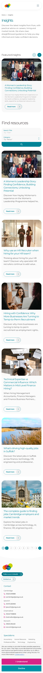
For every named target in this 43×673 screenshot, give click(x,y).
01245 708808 (11, 614)
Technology (21, 642)
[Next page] (39, 548)
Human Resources (20, 639)
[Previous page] (3, 548)
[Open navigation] (38, 5)
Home (4, 15)
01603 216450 (10, 624)
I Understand (22, 662)
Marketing (31, 639)
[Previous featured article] (34, 55)
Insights (10, 15)
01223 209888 (11, 594)
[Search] (21, 144)
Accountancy (8, 639)
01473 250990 (11, 604)
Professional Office (9, 642)
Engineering (32, 642)
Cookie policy (19, 654)
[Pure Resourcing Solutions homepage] (7, 5)
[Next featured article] (39, 55)
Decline (21, 668)
